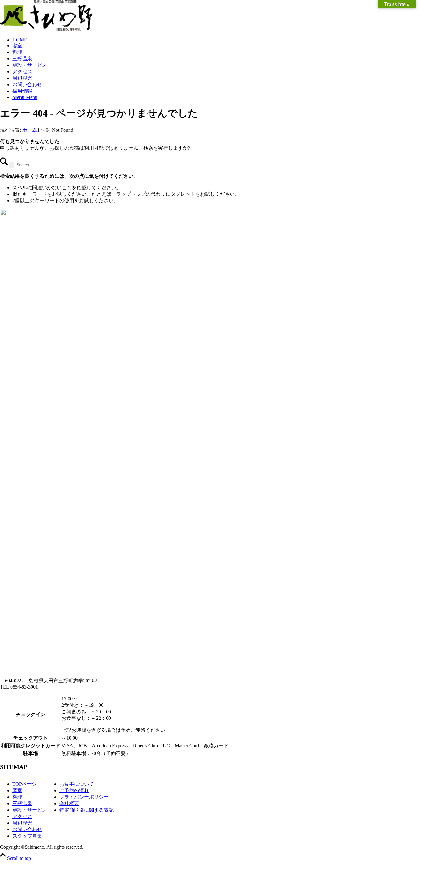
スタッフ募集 (27, 836)
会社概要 (69, 803)
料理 (17, 797)
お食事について (76, 784)
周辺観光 (22, 823)
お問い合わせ (27, 829)
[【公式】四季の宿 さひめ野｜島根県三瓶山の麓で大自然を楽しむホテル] (46, 29)
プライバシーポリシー (84, 797)
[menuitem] (217, 40)
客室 (17, 790)
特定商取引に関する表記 (86, 810)
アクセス (22, 816)
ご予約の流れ (74, 790)
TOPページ (24, 784)
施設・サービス (29, 810)
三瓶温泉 (22, 803)
